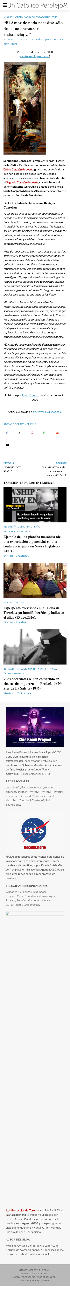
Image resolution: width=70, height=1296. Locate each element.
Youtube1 (12, 800)
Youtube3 (38, 800)
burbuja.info (13, 787)
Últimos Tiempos (14, 673)
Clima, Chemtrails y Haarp (32, 896)
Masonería (32, 526)
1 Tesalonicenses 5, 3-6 (34, 773)
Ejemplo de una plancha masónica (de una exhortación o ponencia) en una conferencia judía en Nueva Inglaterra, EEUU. (32, 543)
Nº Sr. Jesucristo (13, 17)
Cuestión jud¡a (30, 904)
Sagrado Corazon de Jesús (40, 17)
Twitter (22, 791)
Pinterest (25, 796)
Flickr (49, 800)
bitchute (11, 791)
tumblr (50, 796)
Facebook (27, 787)
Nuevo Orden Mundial (17, 531)
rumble (48, 787)
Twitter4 (57, 791)
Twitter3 (45, 791)
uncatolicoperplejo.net (33, 1273)
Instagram (12, 796)
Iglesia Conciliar (14, 602)
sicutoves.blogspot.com (34, 56)
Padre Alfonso (30, 395)
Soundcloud (13, 804)
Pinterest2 (39, 796)
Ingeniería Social (14, 526)
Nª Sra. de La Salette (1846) (40, 668)
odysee (38, 787)
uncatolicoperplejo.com (33, 1270)
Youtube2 (24, 800)
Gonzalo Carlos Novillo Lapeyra (35, 39)
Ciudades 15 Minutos (19, 891)
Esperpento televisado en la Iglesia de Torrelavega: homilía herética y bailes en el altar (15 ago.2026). (34, 612)
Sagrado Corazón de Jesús (20, 424)
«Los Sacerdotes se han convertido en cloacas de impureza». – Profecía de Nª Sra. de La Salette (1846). (32, 683)
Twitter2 (33, 791)
